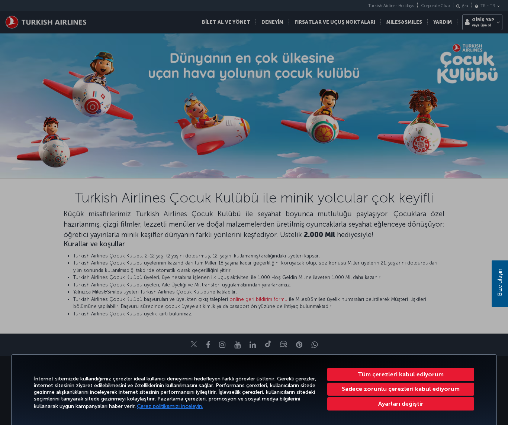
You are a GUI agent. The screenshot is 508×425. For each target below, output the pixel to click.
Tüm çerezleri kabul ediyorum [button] (401, 374)
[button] (400, 404)
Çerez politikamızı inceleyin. (170, 406)
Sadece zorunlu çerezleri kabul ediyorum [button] (401, 388)
